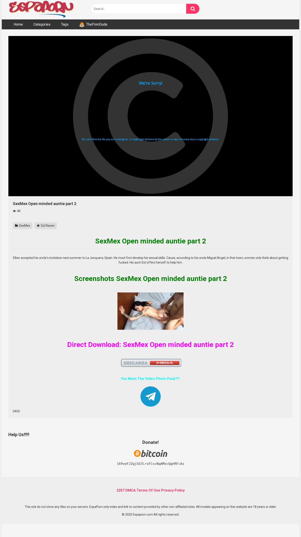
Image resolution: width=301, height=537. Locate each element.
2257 (120, 490)
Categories (41, 24)
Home (18, 24)
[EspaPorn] (41, 9)
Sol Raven (47, 225)
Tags (65, 24)
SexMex (24, 225)
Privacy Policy (173, 490)
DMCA (130, 490)
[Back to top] (286, 523)
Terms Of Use (148, 490)
